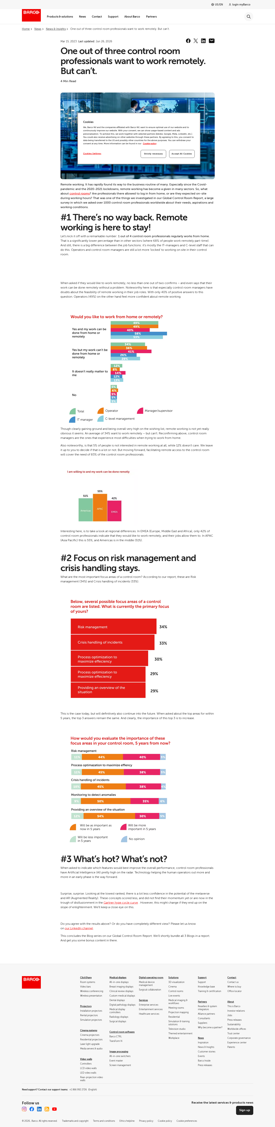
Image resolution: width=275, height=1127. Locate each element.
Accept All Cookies (182, 154)
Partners (151, 16)
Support (113, 16)
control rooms (80, 193)
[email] (212, 41)
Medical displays (117, 977)
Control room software (122, 1032)
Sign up (244, 1110)
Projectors (85, 1006)
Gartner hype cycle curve (121, 902)
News (82, 16)
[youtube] (54, 1109)
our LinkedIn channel (79, 928)
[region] (138, 138)
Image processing (118, 1051)
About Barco (132, 16)
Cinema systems (88, 1030)
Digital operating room (151, 977)
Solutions (173, 977)
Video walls (86, 1059)
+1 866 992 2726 (83, 1089)
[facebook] (188, 41)
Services (143, 1000)
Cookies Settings (92, 153)
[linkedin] (203, 41)
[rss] (47, 1109)
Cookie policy (149, 143)
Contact (97, 16)
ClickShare (86, 977)
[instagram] (24, 1109)
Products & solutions (60, 16)
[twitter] (196, 41)
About (230, 1001)
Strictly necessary (153, 154)
